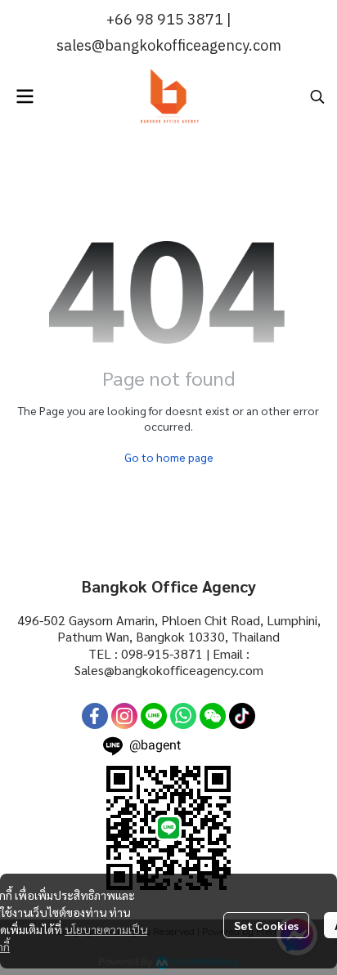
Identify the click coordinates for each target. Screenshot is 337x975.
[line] (154, 716)
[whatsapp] (183, 716)
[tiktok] (242, 716)
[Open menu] (24, 96)
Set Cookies (266, 925)
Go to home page (168, 456)
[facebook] (95, 716)
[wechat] (213, 716)
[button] (317, 96)
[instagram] (124, 716)
